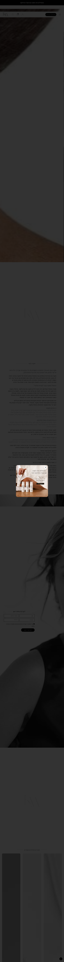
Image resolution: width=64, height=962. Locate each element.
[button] (45, 467)
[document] (32, 481)
